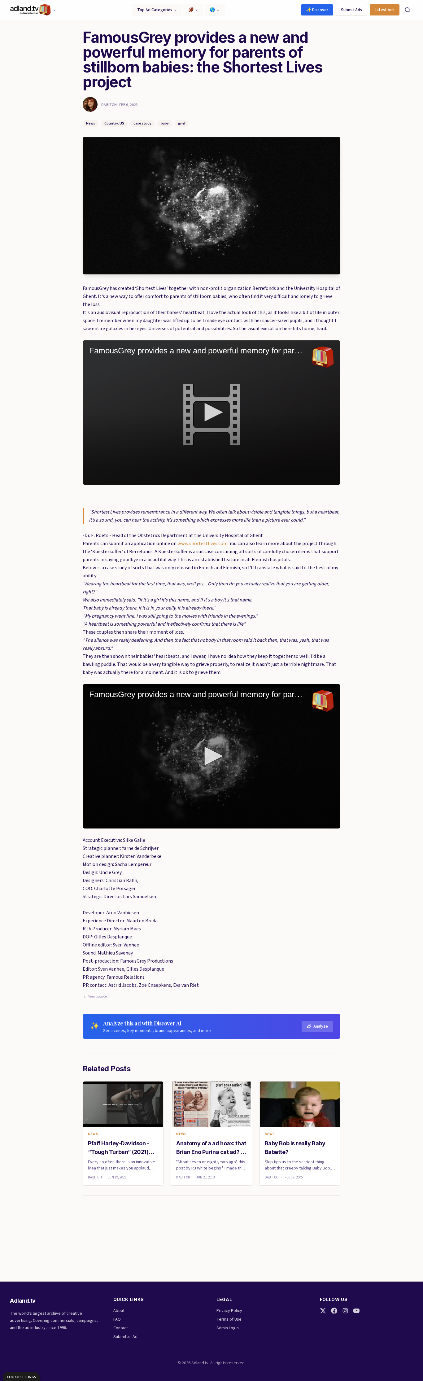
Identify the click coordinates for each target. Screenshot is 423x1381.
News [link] (93, 1134)
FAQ (117, 1319)
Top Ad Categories (154, 10)
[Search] (407, 9)
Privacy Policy (229, 1311)
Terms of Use (229, 1319)
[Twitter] (323, 1311)
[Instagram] (345, 1311)
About (118, 1311)
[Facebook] (334, 1311)
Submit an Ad (125, 1337)
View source (97, 996)
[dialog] (21, 1376)
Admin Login (227, 1328)
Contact (120, 1328)
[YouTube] (356, 1311)
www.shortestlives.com (202, 543)
